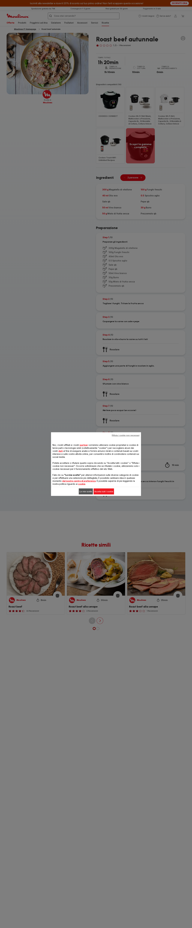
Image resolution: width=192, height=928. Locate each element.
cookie (81, 484)
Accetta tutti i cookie (103, 491)
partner (84, 445)
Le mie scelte (86, 491)
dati (60, 451)
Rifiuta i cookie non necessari (126, 435)
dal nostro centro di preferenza (79, 481)
